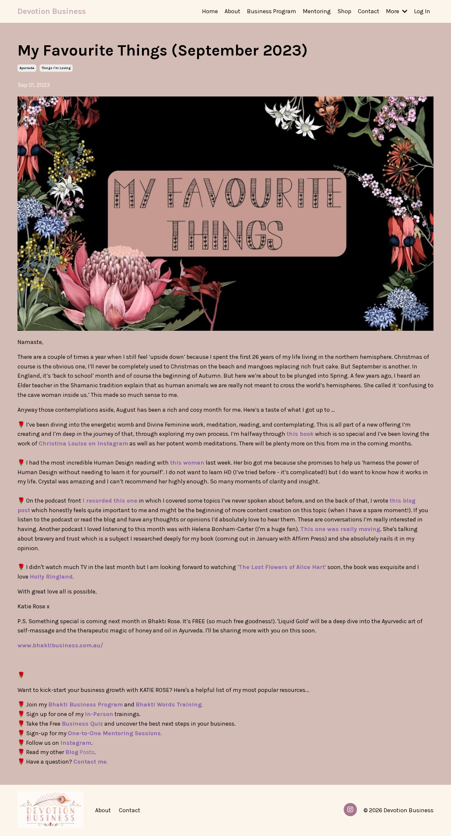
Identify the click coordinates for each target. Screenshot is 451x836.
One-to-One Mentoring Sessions (114, 733)
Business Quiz (82, 723)
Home (210, 11)
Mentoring (317, 11)
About (232, 11)
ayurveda (26, 68)
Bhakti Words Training (168, 704)
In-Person (99, 714)
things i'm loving (56, 68)
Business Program (271, 11)
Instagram (75, 742)
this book (300, 433)
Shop (344, 11)
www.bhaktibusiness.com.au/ (60, 645)
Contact (368, 11)
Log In (422, 11)
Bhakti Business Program (85, 704)
